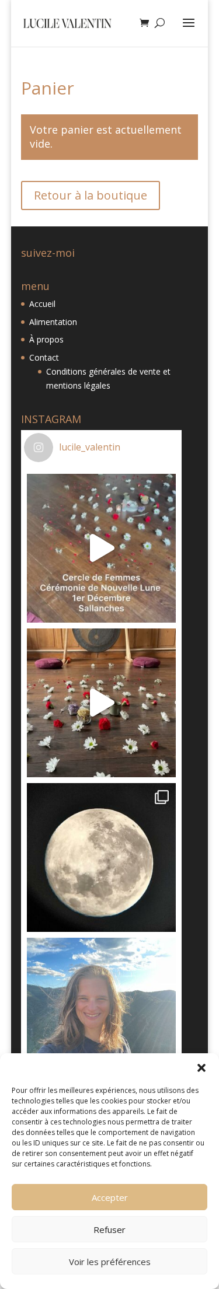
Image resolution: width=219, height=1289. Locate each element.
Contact (44, 357)
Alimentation (53, 321)
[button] (201, 1068)
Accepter (110, 1197)
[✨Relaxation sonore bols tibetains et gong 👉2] (101, 702)
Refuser (109, 1229)
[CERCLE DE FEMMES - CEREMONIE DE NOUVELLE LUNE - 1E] (101, 548)
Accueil (42, 303)
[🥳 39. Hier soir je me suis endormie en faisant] (101, 1012)
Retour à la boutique (90, 195)
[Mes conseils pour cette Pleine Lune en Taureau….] (101, 857)
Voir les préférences (110, 1261)
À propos (46, 339)
